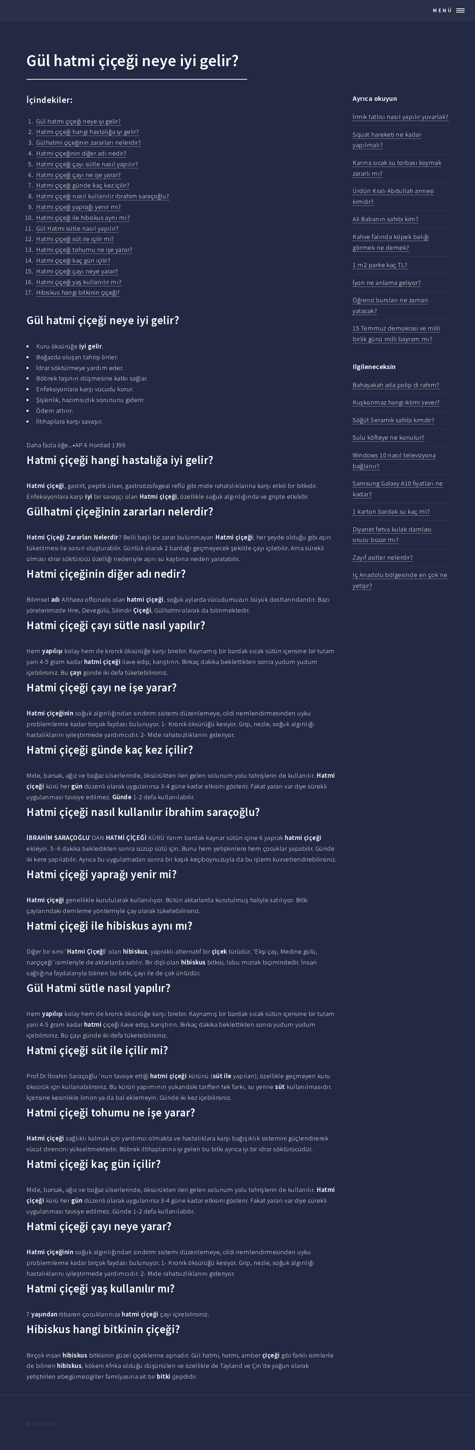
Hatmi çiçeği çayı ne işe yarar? (78, 175)
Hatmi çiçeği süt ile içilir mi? (75, 239)
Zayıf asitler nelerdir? (383, 557)
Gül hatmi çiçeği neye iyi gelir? (78, 121)
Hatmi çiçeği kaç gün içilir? (73, 260)
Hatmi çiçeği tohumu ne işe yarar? (84, 250)
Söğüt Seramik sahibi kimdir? (393, 420)
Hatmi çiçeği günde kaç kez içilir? (82, 185)
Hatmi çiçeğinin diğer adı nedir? (81, 153)
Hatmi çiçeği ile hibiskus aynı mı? (83, 218)
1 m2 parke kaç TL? (380, 265)
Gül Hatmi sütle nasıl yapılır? (77, 228)
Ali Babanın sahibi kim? (385, 219)
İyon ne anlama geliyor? (387, 283)
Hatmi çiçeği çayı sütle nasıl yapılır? (87, 164)
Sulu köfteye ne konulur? (388, 437)
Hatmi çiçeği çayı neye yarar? (77, 271)
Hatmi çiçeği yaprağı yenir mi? (78, 207)
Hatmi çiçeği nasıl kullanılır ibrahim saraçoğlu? (102, 196)
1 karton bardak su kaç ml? (391, 511)
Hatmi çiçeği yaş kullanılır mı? (78, 282)
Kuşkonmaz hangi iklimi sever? (396, 402)
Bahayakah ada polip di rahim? (396, 385)
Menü (443, 10)
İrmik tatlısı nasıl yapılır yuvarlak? (400, 117)
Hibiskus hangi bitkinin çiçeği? (78, 292)
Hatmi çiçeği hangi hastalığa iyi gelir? (87, 132)
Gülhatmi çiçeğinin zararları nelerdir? (88, 142)
